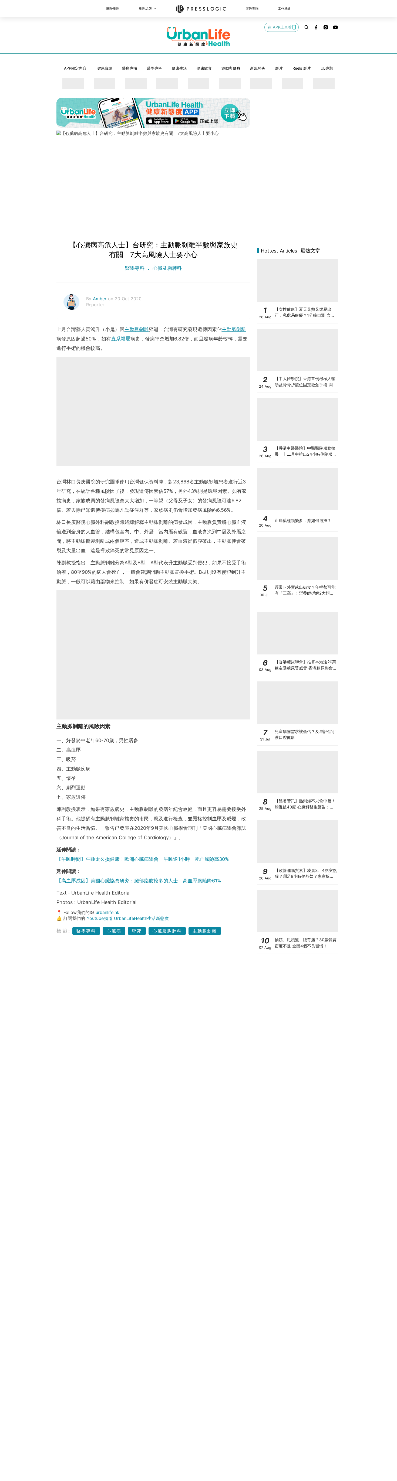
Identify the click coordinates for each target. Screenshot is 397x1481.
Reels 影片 (301, 68)
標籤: (63, 931)
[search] (306, 27)
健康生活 (179, 68)
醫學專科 (154, 68)
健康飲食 (204, 68)
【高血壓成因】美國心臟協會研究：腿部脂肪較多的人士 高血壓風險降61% (138, 880)
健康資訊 (104, 68)
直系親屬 (120, 339)
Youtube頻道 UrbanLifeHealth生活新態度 (128, 918)
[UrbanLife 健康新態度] (198, 36)
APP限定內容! (76, 68)
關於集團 (112, 8)
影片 (279, 68)
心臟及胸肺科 (166, 268)
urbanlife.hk (107, 912)
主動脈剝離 (137, 329)
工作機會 (284, 8)
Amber (100, 298)
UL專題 (327, 68)
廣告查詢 (251, 8)
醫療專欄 (129, 68)
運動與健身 (230, 68)
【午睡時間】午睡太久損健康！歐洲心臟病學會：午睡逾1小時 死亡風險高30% (142, 859)
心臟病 (114, 931)
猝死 (137, 931)
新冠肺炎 (257, 68)
